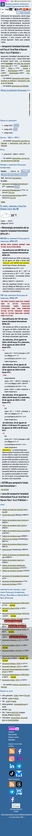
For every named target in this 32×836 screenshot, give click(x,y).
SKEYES (17, 715)
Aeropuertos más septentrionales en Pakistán (15, 79)
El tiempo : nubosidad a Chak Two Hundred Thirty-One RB (13, 207)
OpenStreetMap (13, 720)
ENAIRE (4, 715)
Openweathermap (20, 704)
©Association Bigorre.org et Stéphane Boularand (16, 814)
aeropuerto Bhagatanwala (11, 190)
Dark (10, 9)
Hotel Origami (7, 549)
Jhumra (25, 68)
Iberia (17, 186)
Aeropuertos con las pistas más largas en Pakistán (15, 159)
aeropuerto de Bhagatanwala (12, 581)
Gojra (28, 70)
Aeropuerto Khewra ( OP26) (11, 663)
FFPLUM (27, 695)
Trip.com (11, 192)
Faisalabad (9, 63)
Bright (7, 9)
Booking (4, 174)
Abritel (17, 174)
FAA (10, 709)
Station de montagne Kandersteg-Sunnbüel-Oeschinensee (14, 566)
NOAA (16, 698)
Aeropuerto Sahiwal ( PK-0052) (13, 619)
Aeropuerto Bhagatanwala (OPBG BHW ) (16, 603)
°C (14, 9)
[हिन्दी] (30, 10)
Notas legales (12, 734)
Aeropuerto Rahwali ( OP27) (11, 666)
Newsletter (11, 740)
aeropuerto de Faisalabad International (15, 576)
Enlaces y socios (13, 737)
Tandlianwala (13, 73)
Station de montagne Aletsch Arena (14, 544)
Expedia (11, 174)
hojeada (2, 4)
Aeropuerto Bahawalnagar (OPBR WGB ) (16, 674)
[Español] (24, 10)
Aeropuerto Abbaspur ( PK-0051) (13, 624)
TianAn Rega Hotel (8, 515)
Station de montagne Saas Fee (12, 560)
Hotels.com (25, 171)
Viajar (3, 202)
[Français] (18, 10)
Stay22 (24, 174)
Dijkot (10, 68)
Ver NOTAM (5, 489)
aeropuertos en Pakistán (20, 86)
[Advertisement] (16, 643)
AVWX (16, 695)
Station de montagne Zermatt (12, 570)
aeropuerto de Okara (9, 584)
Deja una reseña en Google (16, 810)
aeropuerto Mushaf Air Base (11, 195)
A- (1, 9)
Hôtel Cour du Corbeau (10, 539)
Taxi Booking (16, 178)
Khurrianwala (12, 70)
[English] (21, 10)
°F (15, 9)
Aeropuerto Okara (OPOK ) (11, 608)
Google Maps (15, 718)
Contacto (11, 732)
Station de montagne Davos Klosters (14, 520)
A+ (3, 9)
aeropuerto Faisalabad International (14, 184)
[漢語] (27, 10)
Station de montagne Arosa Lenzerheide (16, 530)
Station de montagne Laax (11, 536)
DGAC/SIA (14, 712)
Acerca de (13, 728)
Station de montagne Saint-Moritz (14, 525)
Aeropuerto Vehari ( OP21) (11, 680)
